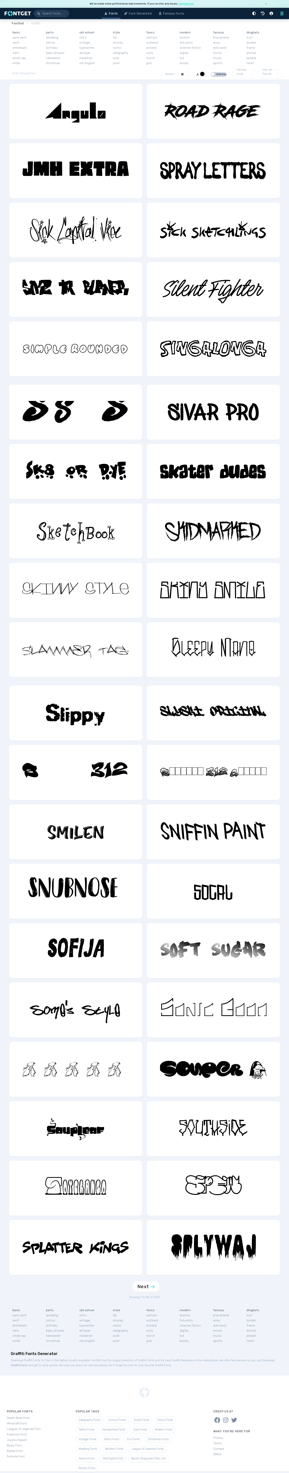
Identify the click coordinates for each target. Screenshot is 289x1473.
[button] (254, 13)
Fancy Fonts (165, 1420)
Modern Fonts (163, 1429)
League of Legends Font (24, 1429)
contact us (186, 3)
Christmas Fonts (158, 1439)
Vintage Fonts (87, 1439)
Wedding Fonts (88, 1449)
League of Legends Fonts (148, 1449)
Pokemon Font (17, 1434)
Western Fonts (114, 1449)
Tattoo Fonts (87, 1429)
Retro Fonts (111, 1439)
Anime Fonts (87, 1458)
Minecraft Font (17, 1423)
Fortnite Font (16, 1456)
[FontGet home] (17, 13)
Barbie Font (15, 1451)
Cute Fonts (140, 1429)
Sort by (267, 70)
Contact (218, 1449)
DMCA (217, 1454)
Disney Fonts (87, 1468)
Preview (241, 70)
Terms (217, 1443)
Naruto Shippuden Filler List (148, 1458)
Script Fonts (141, 1420)
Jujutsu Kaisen (17, 1440)
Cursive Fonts (117, 1420)
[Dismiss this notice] (266, 4)
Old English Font (113, 1458)
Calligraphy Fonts (89, 1420)
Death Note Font (18, 1418)
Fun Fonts (133, 1439)
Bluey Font (14, 1445)
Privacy (218, 1438)
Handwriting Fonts (113, 1429)
